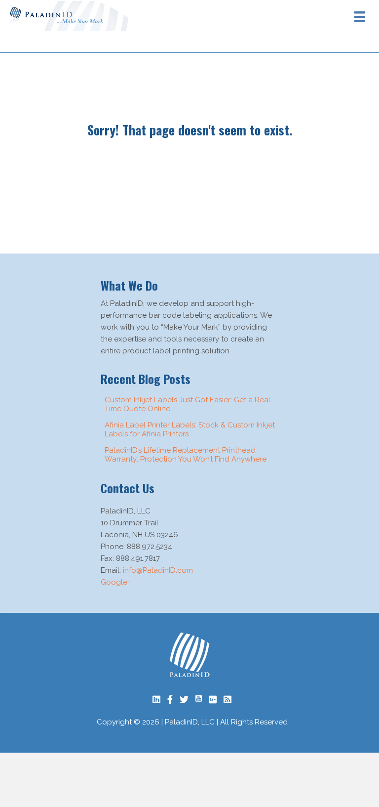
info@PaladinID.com (158, 570)
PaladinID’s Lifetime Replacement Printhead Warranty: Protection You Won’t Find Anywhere (185, 455)
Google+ (116, 582)
